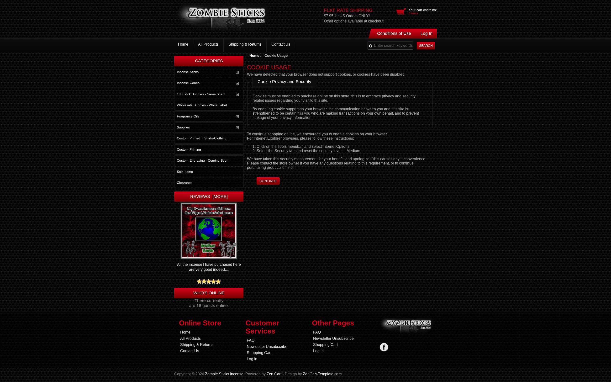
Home (254, 55)
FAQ (250, 340)
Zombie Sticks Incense (224, 374)
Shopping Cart (259, 353)
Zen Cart (274, 374)
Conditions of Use (394, 33)
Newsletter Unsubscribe (267, 347)
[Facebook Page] (384, 347)
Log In (426, 33)
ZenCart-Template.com (322, 374)
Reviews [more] (209, 196)
